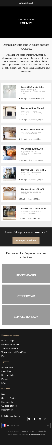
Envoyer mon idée (26, 240)
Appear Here (7, 367)
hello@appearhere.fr (10, 416)
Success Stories (8, 398)
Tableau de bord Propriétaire (14, 352)
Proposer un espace (10, 344)
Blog (3, 394)
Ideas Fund (6, 371)
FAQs (3, 383)
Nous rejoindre (8, 375)
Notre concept (7, 340)
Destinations (7, 410)
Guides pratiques (9, 406)
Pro (3, 356)
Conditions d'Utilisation (37, 435)
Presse (4, 379)
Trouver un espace (9, 348)
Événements (7, 402)
